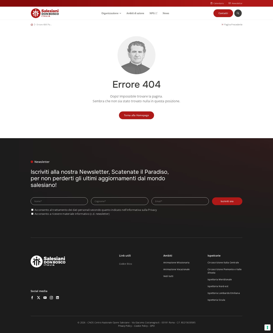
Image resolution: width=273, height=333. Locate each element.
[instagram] (51, 297)
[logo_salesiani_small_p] (45, 9)
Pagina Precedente (233, 24)
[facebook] (32, 297)
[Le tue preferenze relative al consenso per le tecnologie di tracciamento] (267, 327)
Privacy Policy (125, 325)
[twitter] (38, 297)
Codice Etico (125, 263)
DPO (152, 325)
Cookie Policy (141, 325)
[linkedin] (57, 297)
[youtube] (45, 297)
